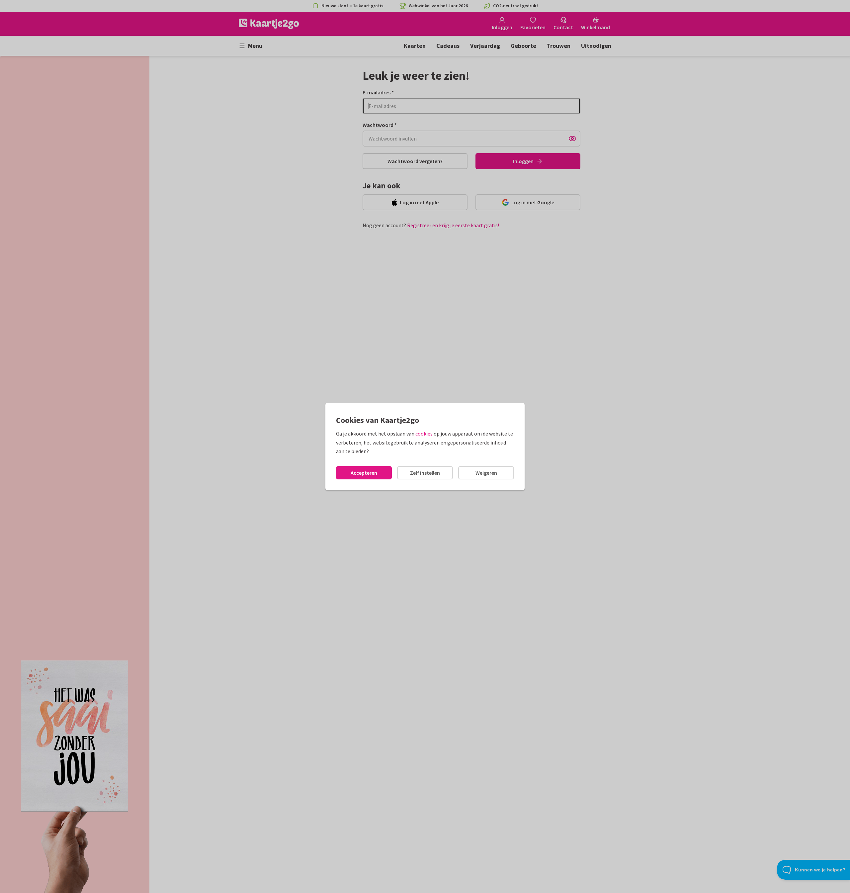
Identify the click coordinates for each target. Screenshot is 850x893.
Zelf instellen (425, 472)
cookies (424, 433)
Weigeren (486, 472)
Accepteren (364, 472)
